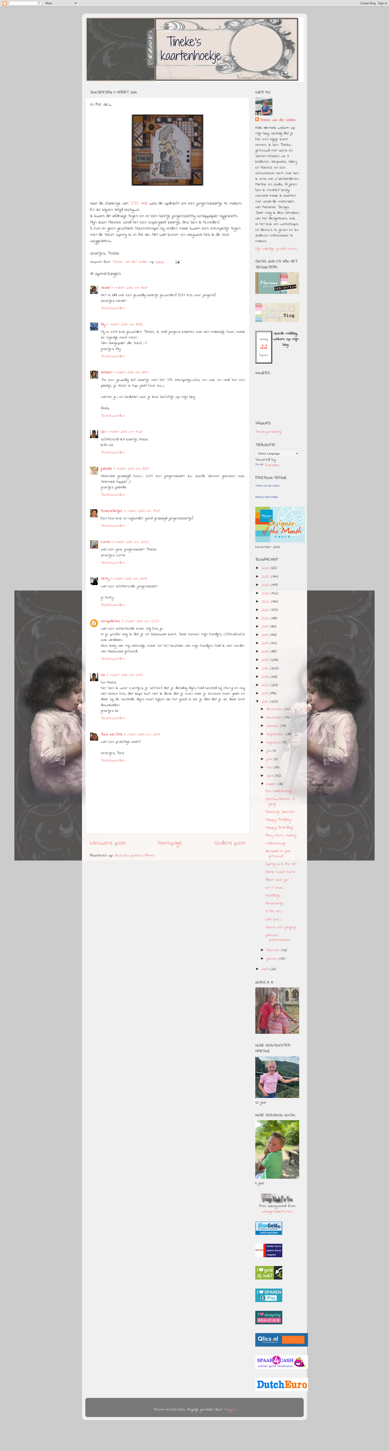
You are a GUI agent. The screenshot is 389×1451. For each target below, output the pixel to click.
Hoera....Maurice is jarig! (280, 801)
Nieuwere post (108, 843)
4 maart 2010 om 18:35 (131, 469)
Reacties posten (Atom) (134, 855)
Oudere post (230, 843)
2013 (266, 677)
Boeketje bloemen (280, 812)
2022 (266, 602)
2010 (266, 702)
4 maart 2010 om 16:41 (130, 372)
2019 (265, 627)
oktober (273, 726)
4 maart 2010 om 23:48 (129, 579)
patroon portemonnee (277, 937)
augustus (274, 743)
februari (274, 950)
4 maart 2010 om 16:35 (125, 324)
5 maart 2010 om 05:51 (140, 621)
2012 (266, 685)
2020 (266, 618)
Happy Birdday (278, 820)
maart (272, 784)
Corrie (105, 542)
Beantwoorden (113, 308)
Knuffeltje (272, 896)
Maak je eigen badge (266, 497)
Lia (103, 432)
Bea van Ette (112, 734)
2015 (266, 660)
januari (273, 959)
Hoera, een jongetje (281, 927)
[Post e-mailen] (177, 262)
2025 (266, 577)
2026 (266, 568)
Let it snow (274, 888)
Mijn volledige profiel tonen (276, 249)
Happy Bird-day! (279, 828)
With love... (273, 919)
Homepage (170, 843)
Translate (271, 465)
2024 (266, 585)
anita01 (106, 372)
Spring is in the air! (280, 864)
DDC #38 (139, 203)
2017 (266, 643)
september (276, 734)
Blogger (229, 1410)
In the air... (274, 911)
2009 (266, 969)
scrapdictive (110, 621)
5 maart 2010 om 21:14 (124, 675)
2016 (266, 652)
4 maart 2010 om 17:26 (124, 432)
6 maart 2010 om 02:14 (142, 734)
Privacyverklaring (268, 432)
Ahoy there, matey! (280, 835)
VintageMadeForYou (277, 1212)
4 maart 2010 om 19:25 (142, 511)
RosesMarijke (111, 511)
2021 (266, 610)
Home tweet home (280, 872)
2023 (266, 593)
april (271, 776)
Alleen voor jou (277, 880)
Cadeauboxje (275, 843)
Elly (103, 324)
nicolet (106, 288)
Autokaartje (274, 903)
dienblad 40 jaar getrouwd (278, 853)
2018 (265, 635)
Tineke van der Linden (278, 120)
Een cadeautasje (279, 791)
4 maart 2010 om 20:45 (130, 542)
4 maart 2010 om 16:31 (129, 288)
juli (269, 751)
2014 (266, 668)
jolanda (106, 469)
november (275, 718)
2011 (265, 693)
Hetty (105, 579)
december (275, 709)
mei (270, 768)
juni (270, 759)
